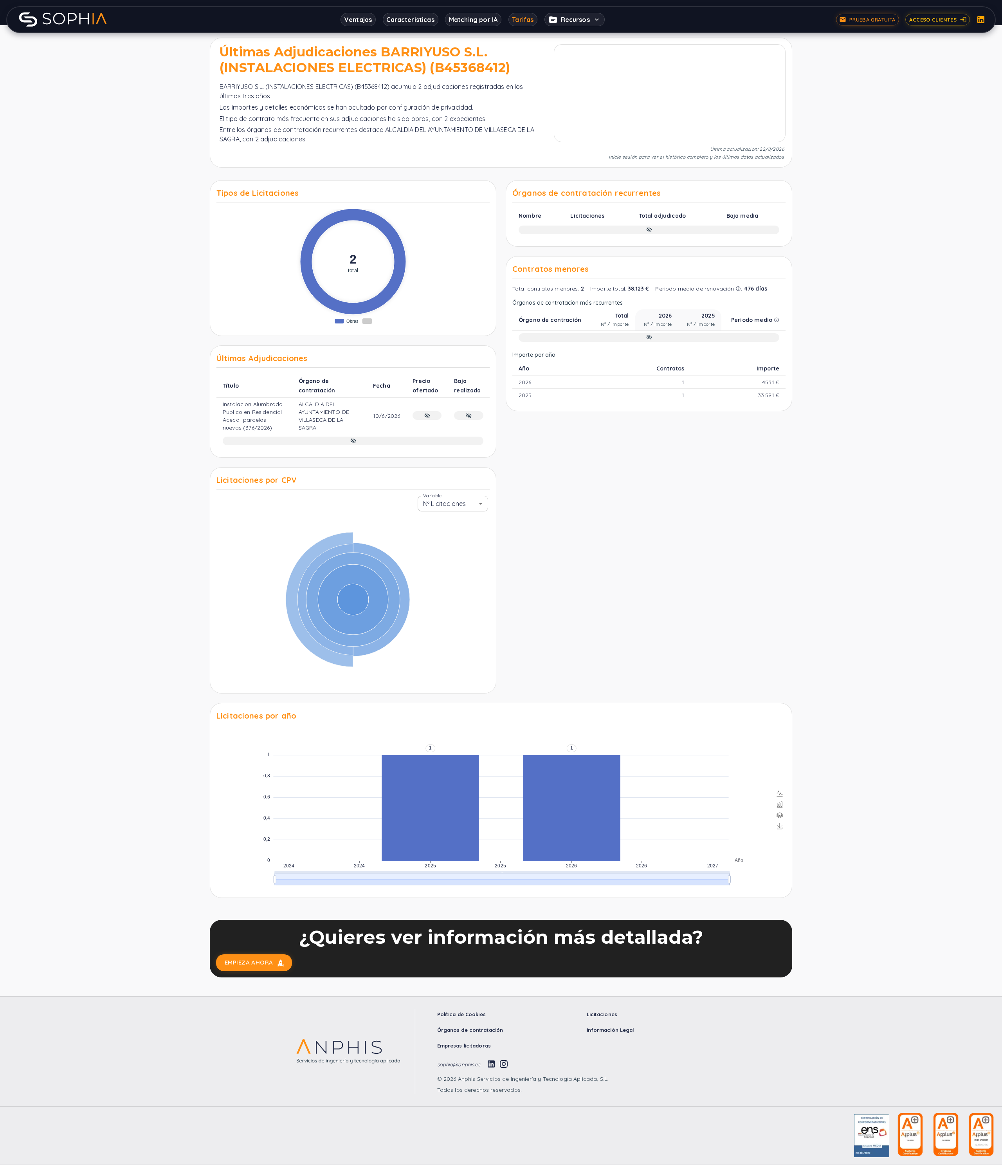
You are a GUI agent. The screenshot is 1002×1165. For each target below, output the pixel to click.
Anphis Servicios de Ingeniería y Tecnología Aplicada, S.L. (532, 1078)
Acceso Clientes (933, 19)
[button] (574, 20)
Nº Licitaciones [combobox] (444, 504)
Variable (432, 496)
